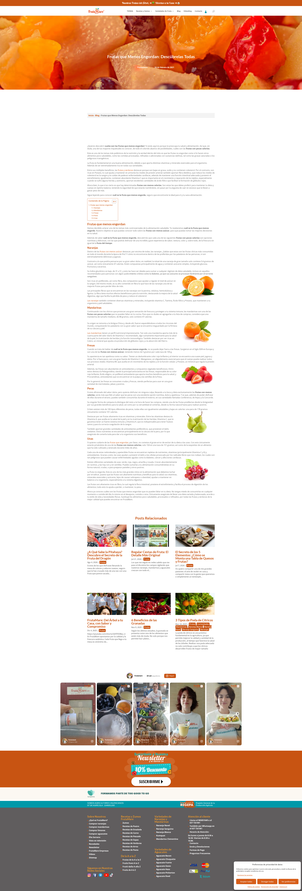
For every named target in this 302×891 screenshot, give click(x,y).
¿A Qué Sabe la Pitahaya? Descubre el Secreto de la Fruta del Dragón (104, 555)
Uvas (95, 218)
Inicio (91, 115)
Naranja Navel (163, 825)
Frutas (103, 562)
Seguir (171, 676)
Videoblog (188, 11)
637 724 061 (195, 822)
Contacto (198, 11)
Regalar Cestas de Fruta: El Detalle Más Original (149, 553)
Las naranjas (93, 300)
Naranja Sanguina (190, 629)
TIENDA (130, 11)
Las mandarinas (94, 333)
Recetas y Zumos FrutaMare (131, 818)
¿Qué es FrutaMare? (98, 820)
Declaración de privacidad (269, 887)
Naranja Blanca (195, 627)
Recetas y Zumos (143, 11)
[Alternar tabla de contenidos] (113, 202)
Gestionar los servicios (244, 875)
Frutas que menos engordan (101, 205)
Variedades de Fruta (163, 11)
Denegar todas (267, 881)
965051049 (203, 820)
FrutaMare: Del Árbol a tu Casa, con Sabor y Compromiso (105, 623)
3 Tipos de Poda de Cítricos (194, 620)
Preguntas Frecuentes (200, 853)
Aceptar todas (246, 881)
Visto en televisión (97, 840)
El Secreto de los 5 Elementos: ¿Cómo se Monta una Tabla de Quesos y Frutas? (194, 556)
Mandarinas (98, 210)
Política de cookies (254, 887)
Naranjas (97, 208)
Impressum (283, 887)
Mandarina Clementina (167, 839)
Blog (178, 11)
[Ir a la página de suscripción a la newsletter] (151, 769)
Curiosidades (203, 624)
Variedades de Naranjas (163, 818)
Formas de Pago (197, 850)
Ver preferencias (288, 881)
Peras (96, 215)
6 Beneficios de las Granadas (144, 621)
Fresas (96, 213)
